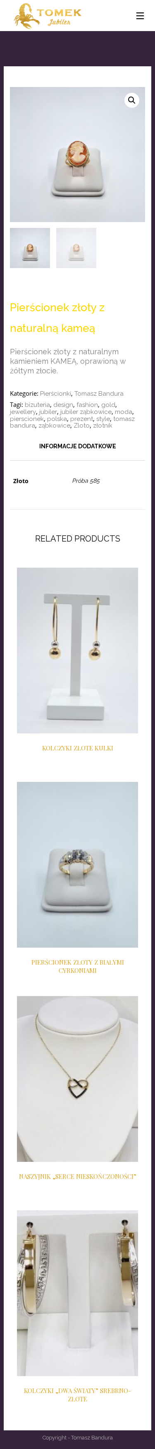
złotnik (102, 425)
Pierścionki (55, 393)
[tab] (77, 446)
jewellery (23, 412)
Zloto (82, 425)
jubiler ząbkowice (86, 412)
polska (57, 419)
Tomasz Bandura (99, 393)
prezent (81, 419)
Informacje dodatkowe (77, 446)
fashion (87, 405)
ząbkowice (54, 425)
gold (108, 405)
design (63, 405)
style (103, 419)
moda (123, 412)
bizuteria (37, 405)
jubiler (48, 412)
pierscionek (27, 419)
